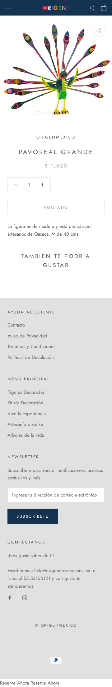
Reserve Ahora (14, 683)
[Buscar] (93, 7)
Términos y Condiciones (31, 346)
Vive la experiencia (26, 413)
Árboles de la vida (25, 435)
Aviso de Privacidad (27, 335)
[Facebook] (9, 597)
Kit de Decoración (25, 402)
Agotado (56, 207)
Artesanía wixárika (25, 424)
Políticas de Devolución (30, 357)
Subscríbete (32, 516)
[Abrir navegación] (9, 7)
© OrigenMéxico (56, 625)
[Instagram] (24, 597)
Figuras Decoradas (25, 392)
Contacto (16, 325)
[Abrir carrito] (103, 8)
